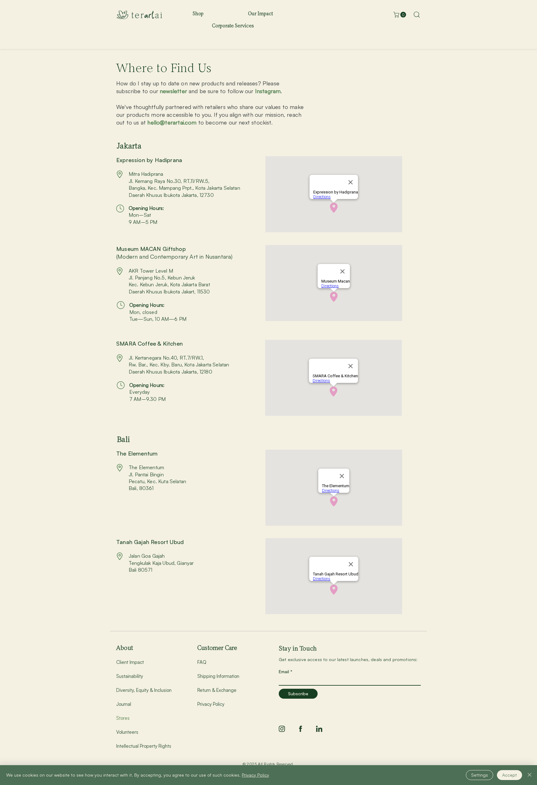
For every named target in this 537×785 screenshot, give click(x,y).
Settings (479, 775)
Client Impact (130, 662)
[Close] (529, 775)
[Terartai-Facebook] (300, 729)
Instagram (268, 91)
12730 (207, 195)
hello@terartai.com (171, 122)
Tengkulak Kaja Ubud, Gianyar (161, 563)
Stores (123, 718)
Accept (509, 775)
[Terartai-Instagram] (282, 729)
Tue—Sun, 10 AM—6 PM (157, 319)
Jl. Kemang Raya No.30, (156, 181)
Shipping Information (218, 676)
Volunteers (127, 732)
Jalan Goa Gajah (147, 556)
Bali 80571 (141, 570)
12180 (206, 372)
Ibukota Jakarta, (181, 195)
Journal (123, 704)
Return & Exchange (216, 690)
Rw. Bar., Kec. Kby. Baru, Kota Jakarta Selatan (179, 364)
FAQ (201, 662)
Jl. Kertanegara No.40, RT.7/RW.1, (166, 358)
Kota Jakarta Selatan (217, 188)
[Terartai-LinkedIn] (319, 729)
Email (284, 671)
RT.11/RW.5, (196, 181)
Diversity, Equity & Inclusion (144, 690)
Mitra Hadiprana (146, 174)
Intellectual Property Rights (143, 746)
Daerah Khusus (146, 195)
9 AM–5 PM (143, 222)
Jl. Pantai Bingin (146, 474)
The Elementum (146, 467)
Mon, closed (143, 312)
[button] (198, 14)
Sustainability (129, 676)
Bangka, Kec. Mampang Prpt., (162, 188)
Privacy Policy (210, 704)
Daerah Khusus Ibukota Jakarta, (164, 372)
